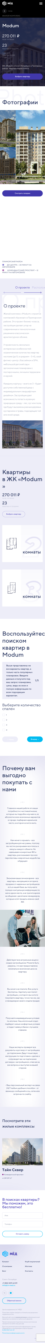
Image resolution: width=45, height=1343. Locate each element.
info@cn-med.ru (8, 1285)
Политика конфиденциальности (13, 1333)
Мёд (7, 3)
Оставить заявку (22, 1234)
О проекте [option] (22, 287)
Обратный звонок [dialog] (14, 1301)
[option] (22, 371)
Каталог (5, 1262)
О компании (7, 1266)
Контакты (29, 1271)
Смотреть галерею (22, 193)
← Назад (10, 739)
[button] (41, 3)
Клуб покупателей (32, 1262)
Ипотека (28, 1266)
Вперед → (35, 739)
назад (10, 11)
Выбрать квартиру (22, 76)
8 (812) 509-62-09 (8, 1330)
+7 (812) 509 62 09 (9, 1283)
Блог (4, 1271)
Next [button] (33, 292)
